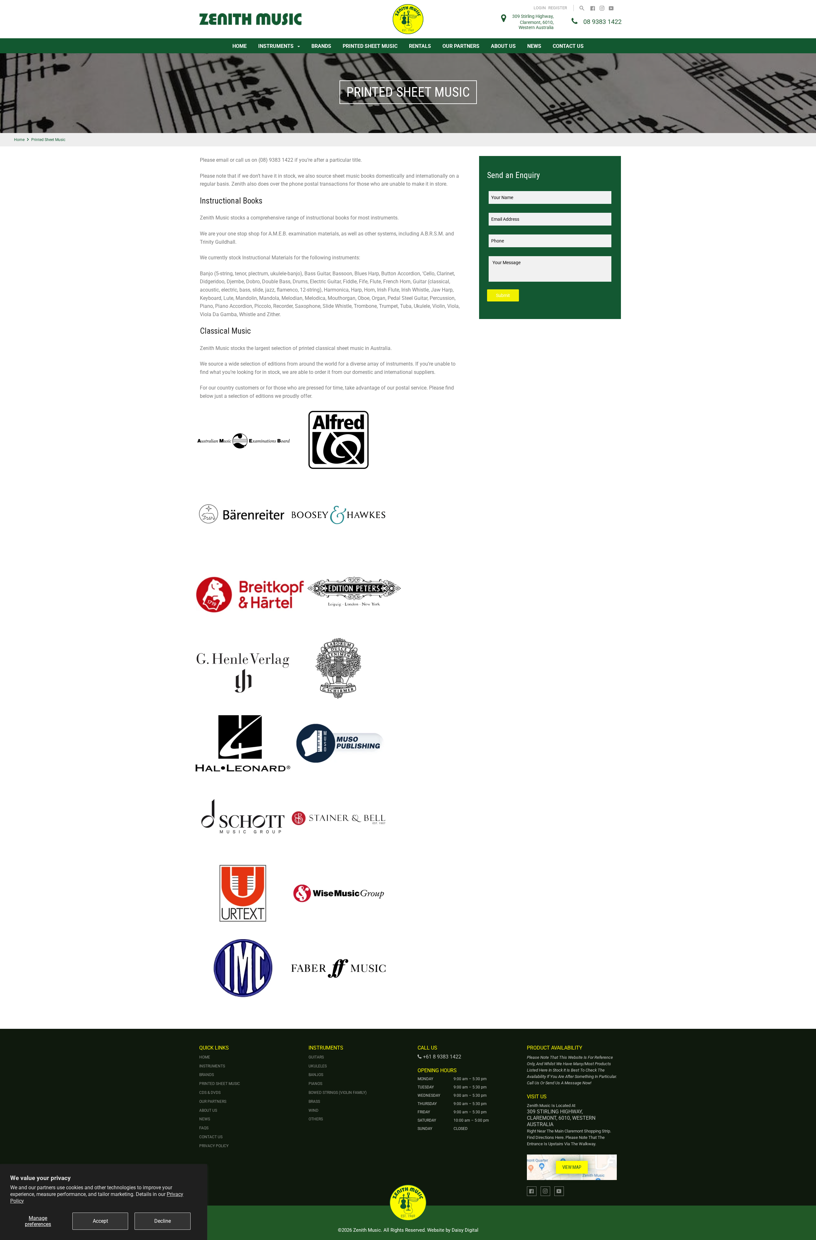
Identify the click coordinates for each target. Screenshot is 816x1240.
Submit (503, 295)
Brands (321, 46)
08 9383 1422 (602, 22)
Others (316, 1119)
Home (239, 46)
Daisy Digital (465, 1230)
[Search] (581, 7)
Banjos (316, 1075)
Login (540, 7)
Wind (313, 1110)
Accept (100, 1221)
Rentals (420, 46)
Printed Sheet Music (370, 46)
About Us (503, 46)
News (534, 46)
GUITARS (316, 1057)
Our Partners (460, 46)
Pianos (315, 1083)
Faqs (203, 1128)
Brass (314, 1101)
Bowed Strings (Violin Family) (338, 1092)
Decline (162, 1221)
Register (557, 7)
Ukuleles (318, 1066)
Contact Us (568, 46)
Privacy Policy (214, 1146)
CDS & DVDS (210, 1092)
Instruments (276, 46)
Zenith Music (367, 1230)
